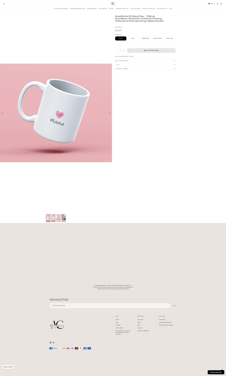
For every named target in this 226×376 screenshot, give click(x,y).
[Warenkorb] (221, 4)
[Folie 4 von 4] (63, 218)
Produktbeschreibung (122, 61)
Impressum (162, 319)
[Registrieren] (174, 305)
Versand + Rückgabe (122, 69)
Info (118, 65)
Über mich (140, 319)
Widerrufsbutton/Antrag (166, 325)
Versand (139, 328)
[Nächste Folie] (110, 113)
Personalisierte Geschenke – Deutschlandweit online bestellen (123, 332)
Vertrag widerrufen (216, 372)
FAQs (139, 322)
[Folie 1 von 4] (48, 218)
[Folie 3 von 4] (58, 218)
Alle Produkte (119, 328)
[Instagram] (54, 343)
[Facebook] (50, 343)
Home (117, 319)
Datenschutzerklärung (165, 322)
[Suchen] (4, 4)
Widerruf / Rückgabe (143, 330)
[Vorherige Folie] (2, 113)
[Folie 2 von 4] (53, 218)
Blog (117, 322)
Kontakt (118, 325)
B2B (138, 325)
